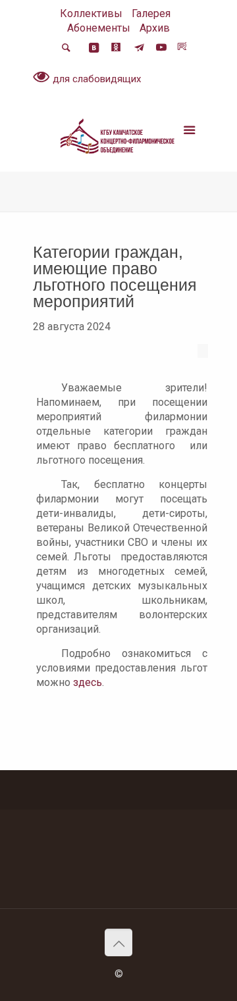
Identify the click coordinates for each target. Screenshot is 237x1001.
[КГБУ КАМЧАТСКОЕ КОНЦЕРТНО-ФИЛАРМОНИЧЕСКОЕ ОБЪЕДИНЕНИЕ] (118, 139)
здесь (87, 682)
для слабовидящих (95, 79)
